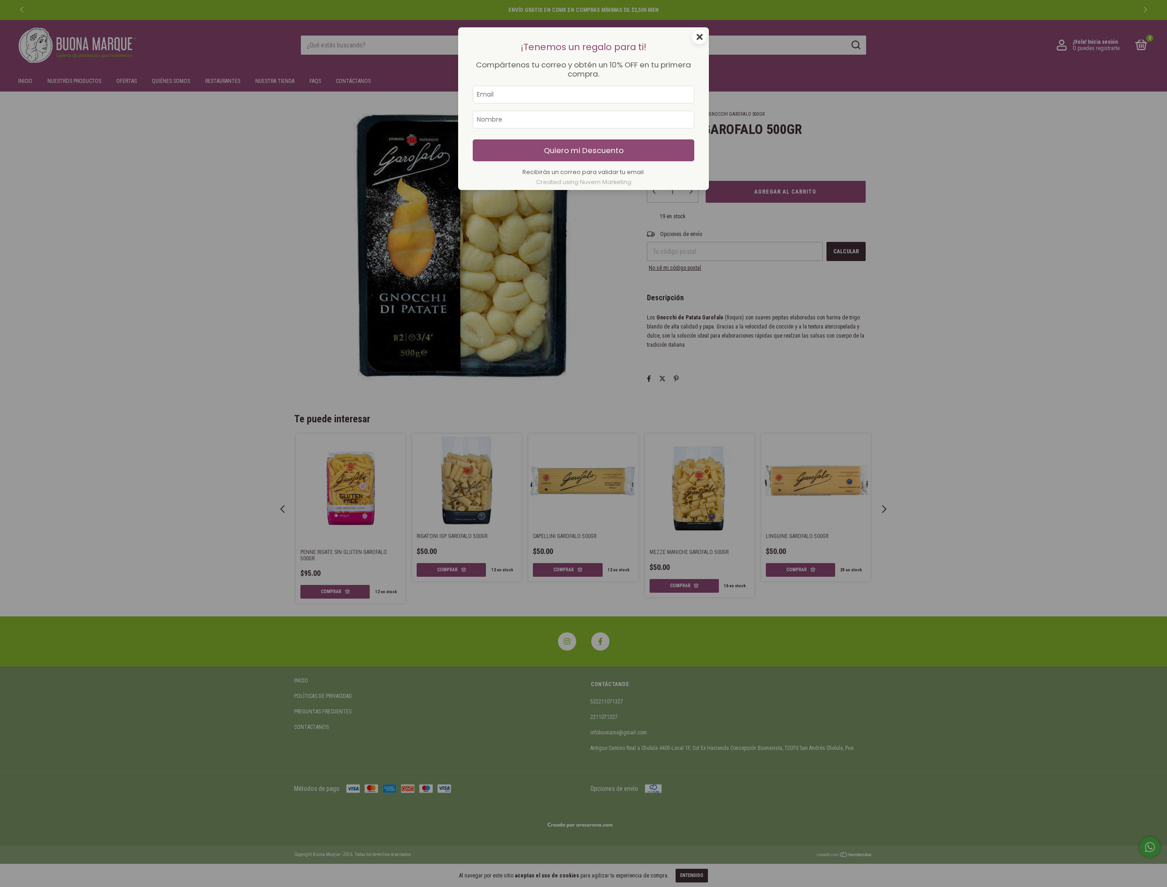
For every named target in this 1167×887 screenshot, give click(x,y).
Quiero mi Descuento (584, 150)
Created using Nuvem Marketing (583, 182)
